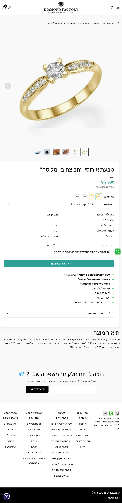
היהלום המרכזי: (105, 204)
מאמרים (83, 418)
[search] (112, 7)
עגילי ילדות (11, 429)
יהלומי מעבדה (34, 452)
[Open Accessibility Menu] (6, 496)
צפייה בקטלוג (117, 7)
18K (91, 196)
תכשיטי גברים (34, 435)
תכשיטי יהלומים (34, 412)
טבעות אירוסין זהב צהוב (88, 23)
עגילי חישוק (10, 447)
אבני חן (34, 447)
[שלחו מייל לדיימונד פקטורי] (105, 413)
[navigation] (84, 152)
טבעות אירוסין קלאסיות (61, 458)
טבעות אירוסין (108, 23)
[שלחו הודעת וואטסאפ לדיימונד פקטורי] (111, 413)
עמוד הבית (82, 412)
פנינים (34, 441)
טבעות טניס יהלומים (61, 470)
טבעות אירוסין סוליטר (61, 441)
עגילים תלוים (11, 435)
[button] (8, 86)
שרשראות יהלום (33, 423)
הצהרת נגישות (82, 435)
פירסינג (10, 441)
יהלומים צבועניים (61, 475)
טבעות (61, 412)
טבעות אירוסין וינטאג (61, 452)
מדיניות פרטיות (83, 441)
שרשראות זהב (33, 429)
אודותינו (82, 423)
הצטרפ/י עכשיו (37, 389)
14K (98, 196)
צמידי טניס (34, 418)
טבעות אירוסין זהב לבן (61, 423)
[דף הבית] (118, 23)
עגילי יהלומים (10, 412)
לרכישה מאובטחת (59, 263)
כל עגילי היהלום (10, 418)
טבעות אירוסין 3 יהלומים (61, 464)
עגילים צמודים (10, 423)
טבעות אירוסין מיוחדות (61, 435)
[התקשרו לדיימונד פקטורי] (117, 413)
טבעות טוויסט (61, 447)
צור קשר (83, 429)
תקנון (82, 447)
